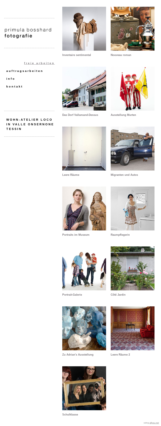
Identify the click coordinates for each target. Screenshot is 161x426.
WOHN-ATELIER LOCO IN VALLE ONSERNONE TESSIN (30, 124)
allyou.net (154, 423)
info (10, 78)
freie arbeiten (39, 63)
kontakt (14, 86)
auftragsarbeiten (24, 71)
